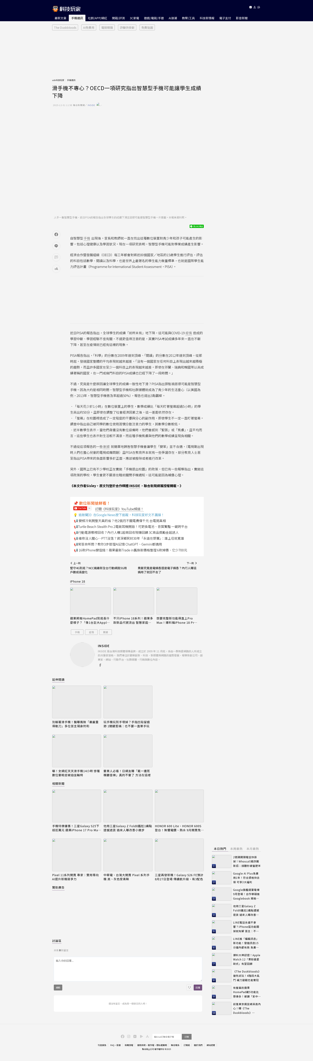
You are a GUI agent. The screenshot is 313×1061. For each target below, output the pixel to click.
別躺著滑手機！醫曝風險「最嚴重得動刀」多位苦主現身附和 (75, 724)
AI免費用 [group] (88, 27)
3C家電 (134, 18)
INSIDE (134, 485)
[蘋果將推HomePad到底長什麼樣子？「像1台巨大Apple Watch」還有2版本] (90, 601)
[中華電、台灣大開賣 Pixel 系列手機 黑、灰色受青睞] (128, 855)
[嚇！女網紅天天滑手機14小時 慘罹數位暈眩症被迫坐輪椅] (76, 751)
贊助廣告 (58, 887)
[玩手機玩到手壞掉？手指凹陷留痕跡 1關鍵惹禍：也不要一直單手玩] (128, 702)
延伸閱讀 (58, 679)
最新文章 (60, 18)
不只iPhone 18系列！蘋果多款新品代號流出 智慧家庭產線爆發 (133, 620)
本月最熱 (252, 848)
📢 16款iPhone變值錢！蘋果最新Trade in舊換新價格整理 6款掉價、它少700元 (130, 550)
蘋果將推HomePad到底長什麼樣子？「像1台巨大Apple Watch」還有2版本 (90, 620)
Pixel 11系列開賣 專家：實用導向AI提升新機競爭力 (75, 877)
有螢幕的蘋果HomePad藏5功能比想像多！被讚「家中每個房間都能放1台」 (247, 992)
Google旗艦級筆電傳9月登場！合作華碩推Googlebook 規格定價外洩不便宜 (246, 894)
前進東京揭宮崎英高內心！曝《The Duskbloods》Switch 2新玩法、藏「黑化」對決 (247, 1008)
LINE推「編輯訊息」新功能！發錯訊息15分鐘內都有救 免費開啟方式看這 (246, 943)
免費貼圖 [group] (147, 27)
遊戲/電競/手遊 (154, 18)
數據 (105, 632)
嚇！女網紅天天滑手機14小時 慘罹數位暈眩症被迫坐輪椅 (76, 773)
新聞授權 (129, 1045)
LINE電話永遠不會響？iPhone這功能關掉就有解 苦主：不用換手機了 (246, 926)
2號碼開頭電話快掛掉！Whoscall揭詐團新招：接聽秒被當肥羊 (247, 861)
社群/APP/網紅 (97, 18)
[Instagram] (128, 1036)
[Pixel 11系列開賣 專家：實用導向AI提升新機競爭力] (76, 855)
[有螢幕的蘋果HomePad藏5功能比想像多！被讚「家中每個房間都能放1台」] (221, 992)
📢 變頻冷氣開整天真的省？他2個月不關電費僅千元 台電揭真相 (120, 520)
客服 (118, 1045)
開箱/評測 (118, 18)
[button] (255, 8)
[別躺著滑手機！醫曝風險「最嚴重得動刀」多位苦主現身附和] (76, 702)
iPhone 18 (77, 581)
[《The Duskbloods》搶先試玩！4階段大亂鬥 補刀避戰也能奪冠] (221, 975)
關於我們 (198, 1045)
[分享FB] (56, 234)
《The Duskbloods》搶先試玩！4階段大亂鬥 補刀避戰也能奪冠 (247, 975)
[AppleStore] (147, 1036)
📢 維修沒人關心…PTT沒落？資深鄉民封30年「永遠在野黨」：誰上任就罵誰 (129, 538)
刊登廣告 (102, 1045)
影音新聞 (242, 18)
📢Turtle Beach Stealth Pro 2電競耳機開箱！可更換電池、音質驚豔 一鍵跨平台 (131, 526)
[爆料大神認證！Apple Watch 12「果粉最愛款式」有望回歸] (221, 959)
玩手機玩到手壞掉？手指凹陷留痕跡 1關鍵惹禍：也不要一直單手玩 (127, 724)
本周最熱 (236, 848)
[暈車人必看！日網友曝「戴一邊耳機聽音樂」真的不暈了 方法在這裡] (128, 751)
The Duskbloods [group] (65, 27)
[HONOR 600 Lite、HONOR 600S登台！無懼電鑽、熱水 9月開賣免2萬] (179, 806)
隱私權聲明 (161, 1045)
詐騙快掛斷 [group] (127, 27)
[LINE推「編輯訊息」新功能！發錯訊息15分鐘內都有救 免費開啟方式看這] (221, 943)
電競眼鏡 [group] (107, 27)
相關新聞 (58, 783)
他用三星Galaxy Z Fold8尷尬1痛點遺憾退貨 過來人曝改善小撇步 (128, 828)
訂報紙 (187, 1045)
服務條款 (141, 1045)
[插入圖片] (189, 987)
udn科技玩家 (58, 80)
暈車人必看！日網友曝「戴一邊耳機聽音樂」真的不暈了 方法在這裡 (127, 773)
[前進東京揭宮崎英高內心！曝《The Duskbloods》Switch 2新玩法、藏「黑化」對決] (221, 1008)
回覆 (198, 987)
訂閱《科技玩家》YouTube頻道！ (119, 508)
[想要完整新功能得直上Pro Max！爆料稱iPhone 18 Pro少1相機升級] (176, 601)
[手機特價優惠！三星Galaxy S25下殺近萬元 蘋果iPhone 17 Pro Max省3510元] (76, 806)
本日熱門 (220, 848)
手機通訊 (77, 18)
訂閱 (187, 1036)
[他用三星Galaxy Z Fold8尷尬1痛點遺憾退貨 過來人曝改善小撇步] (128, 806)
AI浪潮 (173, 18)
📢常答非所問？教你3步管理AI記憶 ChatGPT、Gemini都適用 (118, 544)
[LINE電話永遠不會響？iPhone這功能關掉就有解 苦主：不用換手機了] (221, 926)
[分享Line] (56, 246)
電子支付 (225, 18)
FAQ (112, 1045)
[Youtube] (250, 8)
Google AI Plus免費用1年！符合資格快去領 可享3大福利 (246, 877)
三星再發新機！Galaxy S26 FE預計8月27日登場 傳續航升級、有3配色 (179, 877)
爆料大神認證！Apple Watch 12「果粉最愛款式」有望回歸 (246, 959)
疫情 (91, 632)
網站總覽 (211, 1045)
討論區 (56, 941)
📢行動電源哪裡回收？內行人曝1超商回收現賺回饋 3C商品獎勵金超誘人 (126, 532)
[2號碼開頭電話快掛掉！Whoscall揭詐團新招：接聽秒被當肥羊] (221, 861)
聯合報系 (175, 1045)
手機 (77, 632)
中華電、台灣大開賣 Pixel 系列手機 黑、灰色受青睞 (127, 877)
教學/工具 (188, 18)
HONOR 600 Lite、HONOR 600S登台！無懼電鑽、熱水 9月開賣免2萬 (179, 828)
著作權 (151, 1045)
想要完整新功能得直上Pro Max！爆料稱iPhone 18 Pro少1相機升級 (176, 620)
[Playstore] (140, 1036)
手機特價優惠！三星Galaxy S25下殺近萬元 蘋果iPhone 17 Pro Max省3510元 (76, 828)
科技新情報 (207, 18)
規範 (58, 987)
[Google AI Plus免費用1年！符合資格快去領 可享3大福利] (221, 877)
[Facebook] (122, 1036)
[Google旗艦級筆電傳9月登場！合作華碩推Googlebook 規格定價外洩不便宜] (221, 894)
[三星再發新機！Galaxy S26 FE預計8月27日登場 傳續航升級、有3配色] (179, 855)
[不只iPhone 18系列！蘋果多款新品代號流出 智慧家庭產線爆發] (133, 601)
